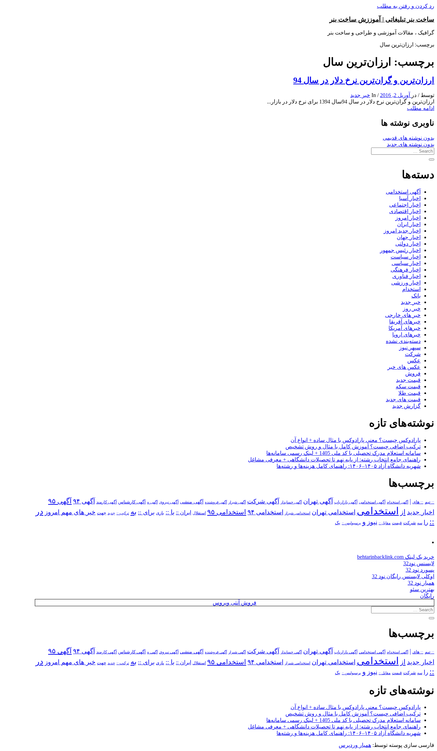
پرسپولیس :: (351, 523)
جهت (101, 513)
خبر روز (412, 308)
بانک (416, 295)
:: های (417, 502)
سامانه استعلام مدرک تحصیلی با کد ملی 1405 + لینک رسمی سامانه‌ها (343, 453)
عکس (414, 360)
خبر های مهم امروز (70, 512)
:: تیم (429, 502)
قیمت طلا (409, 393)
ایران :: (183, 512)
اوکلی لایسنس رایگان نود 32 (403, 576)
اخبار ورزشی (406, 283)
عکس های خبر (404, 367)
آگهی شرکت (263, 501)
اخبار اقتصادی (405, 211)
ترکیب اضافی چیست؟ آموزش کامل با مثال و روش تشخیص (353, 446)
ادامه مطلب (420, 108)
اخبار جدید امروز (402, 231)
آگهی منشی (191, 501)
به (133, 511)
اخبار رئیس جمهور (400, 250)
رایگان (427, 596)
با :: (170, 512)
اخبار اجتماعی (405, 205)
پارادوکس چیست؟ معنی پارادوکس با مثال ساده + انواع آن (356, 440)
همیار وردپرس (355, 745)
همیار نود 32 (421, 583)
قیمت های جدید (403, 399)
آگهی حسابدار (291, 502)
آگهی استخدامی (403, 192)
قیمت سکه (408, 386)
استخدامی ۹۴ (265, 512)
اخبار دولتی (408, 244)
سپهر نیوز (410, 347)
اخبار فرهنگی (406, 270)
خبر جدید (360, 95)
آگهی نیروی (169, 502)
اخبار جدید (420, 512)
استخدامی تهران (333, 512)
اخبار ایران (409, 224)
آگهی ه (152, 502)
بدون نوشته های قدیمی (408, 138)
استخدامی (378, 510)
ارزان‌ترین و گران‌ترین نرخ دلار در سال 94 (363, 80)
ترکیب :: (122, 513)
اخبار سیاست (406, 257)
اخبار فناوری (406, 276)
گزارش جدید (406, 406)
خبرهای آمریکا (405, 328)
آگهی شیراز (237, 502)
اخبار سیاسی (406, 263)
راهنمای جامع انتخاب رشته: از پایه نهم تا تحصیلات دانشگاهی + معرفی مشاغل (334, 459)
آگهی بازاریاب (345, 502)
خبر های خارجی (403, 315)
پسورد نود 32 (420, 570)
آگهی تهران (318, 501)
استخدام (411, 289)
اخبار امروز (408, 218)
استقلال (199, 513)
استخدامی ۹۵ (226, 512)
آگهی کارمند (106, 502)
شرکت (413, 354)
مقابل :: (385, 523)
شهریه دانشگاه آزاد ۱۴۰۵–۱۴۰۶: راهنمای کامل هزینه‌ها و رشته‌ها (349, 466)
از (403, 512)
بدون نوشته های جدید (410, 144)
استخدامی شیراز (297, 513)
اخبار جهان (409, 237)
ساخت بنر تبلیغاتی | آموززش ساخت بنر (381, 19)
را (426, 522)
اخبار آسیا (410, 198)
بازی (160, 513)
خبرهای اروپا (406, 334)
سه (419, 523)
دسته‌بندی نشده (403, 341)
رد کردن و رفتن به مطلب (405, 6)
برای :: (146, 512)
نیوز (372, 522)
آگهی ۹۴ (84, 501)
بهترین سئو (422, 589)
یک (337, 522)
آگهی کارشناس (132, 502)
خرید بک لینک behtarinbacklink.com (395, 557)
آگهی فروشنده (216, 502)
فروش (413, 373)
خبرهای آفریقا (405, 321)
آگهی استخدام (397, 502)
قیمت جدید (408, 380)
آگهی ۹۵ (60, 501)
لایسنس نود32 (418, 563)
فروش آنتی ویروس (234, 603)
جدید (111, 513)
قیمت (397, 523)
